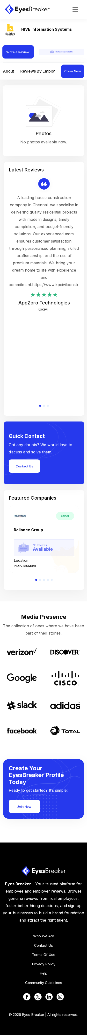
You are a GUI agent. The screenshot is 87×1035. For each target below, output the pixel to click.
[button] (40, 406)
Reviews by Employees (41, 71)
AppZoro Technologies (44, 303)
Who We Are (43, 936)
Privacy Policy (43, 964)
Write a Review (17, 52)
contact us (43, 945)
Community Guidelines (43, 982)
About (8, 71)
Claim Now (72, 71)
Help (43, 973)
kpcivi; (43, 309)
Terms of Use (43, 954)
